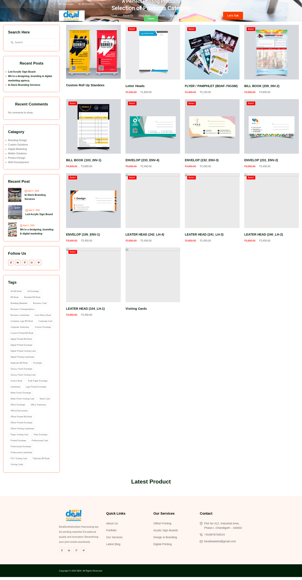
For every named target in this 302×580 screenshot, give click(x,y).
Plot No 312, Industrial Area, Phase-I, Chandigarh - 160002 (223, 525)
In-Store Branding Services (24, 85)
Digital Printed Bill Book (21, 339)
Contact (185, 15)
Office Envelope (18, 405)
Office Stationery (38, 405)
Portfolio (160, 15)
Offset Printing (162, 523)
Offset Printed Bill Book (21, 416)
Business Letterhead (20, 315)
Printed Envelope (18, 440)
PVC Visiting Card (19, 458)
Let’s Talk (233, 15)
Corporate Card (45, 321)
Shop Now (144, 15)
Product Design (16, 158)
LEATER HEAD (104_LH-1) (85, 308)
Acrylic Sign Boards (165, 530)
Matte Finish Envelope (21, 393)
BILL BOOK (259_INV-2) (262, 86)
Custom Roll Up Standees (85, 85)
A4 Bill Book (16, 291)
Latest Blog (113, 544)
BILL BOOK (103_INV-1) (83, 160)
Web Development (18, 162)
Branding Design (17, 140)
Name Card (45, 399)
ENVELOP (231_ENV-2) (261, 160)
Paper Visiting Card (19, 434)
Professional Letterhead (21, 452)
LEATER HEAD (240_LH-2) (263, 234)
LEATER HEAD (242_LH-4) (145, 234)
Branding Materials (19, 303)
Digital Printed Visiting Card (23, 351)
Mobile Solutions (17, 153)
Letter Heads (135, 86)
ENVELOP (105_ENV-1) (83, 234)
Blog (172, 15)
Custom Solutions (18, 144)
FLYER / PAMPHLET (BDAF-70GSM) (211, 86)
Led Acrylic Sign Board (22, 71)
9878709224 (88, 4)
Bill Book (15, 297)
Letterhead (15, 387)
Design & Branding (165, 537)
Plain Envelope (40, 434)
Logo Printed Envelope (36, 387)
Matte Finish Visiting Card (22, 399)
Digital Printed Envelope (21, 345)
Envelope (37, 363)
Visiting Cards (136, 308)
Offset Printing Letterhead (22, 428)
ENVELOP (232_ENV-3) (202, 160)
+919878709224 (214, 534)
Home (114, 15)
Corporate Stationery (20, 327)
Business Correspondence (22, 309)
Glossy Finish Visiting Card (23, 375)
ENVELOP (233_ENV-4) (142, 160)
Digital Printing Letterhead (22, 357)
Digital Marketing (17, 149)
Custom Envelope (43, 327)
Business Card (39, 303)
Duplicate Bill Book (19, 363)
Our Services (114, 537)
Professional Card (40, 440)
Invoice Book (16, 381)
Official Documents (19, 411)
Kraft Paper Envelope (38, 381)
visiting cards (17, 464)
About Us (128, 15)
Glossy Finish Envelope (21, 369)
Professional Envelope (21, 446)
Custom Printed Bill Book (22, 333)
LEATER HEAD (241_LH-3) (204, 234)
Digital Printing (162, 544)
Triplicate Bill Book (41, 458)
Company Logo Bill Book (22, 321)
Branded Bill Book (32, 297)
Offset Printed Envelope (21, 422)
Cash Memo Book (43, 315)
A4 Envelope (33, 291)
